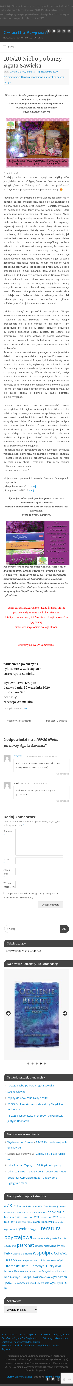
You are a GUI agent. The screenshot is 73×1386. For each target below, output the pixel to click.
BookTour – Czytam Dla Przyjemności (20, 1338)
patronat (48, 77)
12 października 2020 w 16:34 (41, 756)
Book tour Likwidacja (57, 720)
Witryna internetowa (6, 885)
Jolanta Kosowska (43, 1221)
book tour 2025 (24, 1221)
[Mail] (68, 31)
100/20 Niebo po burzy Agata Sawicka (30, 1085)
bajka (44, 1212)
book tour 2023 (49, 1217)
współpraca (46, 1252)
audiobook (32, 1212)
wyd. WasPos (24, 1282)
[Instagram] (53, 31)
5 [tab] (45, 1063)
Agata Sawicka (13, 77)
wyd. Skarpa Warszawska (32, 1277)
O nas (56, 1345)
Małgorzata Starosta (56, 1238)
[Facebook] (48, 31)
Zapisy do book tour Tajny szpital (27, 1098)
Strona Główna (16, 1091)
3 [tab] (37, 1063)
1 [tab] (28, 1063)
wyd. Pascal (25, 1271)
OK (63, 928)
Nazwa (6, 861)
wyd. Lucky (46, 1266)
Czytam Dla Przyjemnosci (22, 71)
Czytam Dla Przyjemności (26, 32)
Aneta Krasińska (40, 1206)
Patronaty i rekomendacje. (56, 1338)
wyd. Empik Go (25, 1260)
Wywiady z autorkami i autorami (18, 1345)
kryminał (22, 1228)
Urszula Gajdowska (22, 1253)
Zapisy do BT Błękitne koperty (42, 1165)
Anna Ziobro (17, 1212)
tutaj (33, 486)
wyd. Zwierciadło (40, 1282)
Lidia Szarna (14, 1165)
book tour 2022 (30, 1217)
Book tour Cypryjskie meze (23, 1177)
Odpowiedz (62, 773)
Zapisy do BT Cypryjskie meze (47, 1171)
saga (56, 77)
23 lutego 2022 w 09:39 (34, 783)
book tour (55, 1212)
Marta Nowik (39, 1238)
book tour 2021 (12, 1217)
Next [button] (64, 1013)
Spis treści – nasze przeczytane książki (21, 1341)
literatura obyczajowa (32, 77)
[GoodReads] (58, 31)
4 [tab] (41, 1063)
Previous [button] (8, 1013)
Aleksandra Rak (25, 1206)
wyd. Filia (39, 1260)
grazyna (17, 756)
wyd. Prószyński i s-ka (46, 1271)
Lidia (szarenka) (16, 1171)
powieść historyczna (45, 1245)
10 (16, 1206)
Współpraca (43, 1345)
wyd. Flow (51, 1260)
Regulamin (7, 1349)
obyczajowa (10, 1245)
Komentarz (6, 833)
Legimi (34, 1229)
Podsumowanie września (17, 720)
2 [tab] (32, 1063)
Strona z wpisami (28, 1334)
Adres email (6, 873)
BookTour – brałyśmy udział (55, 1334)
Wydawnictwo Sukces (20, 1142)
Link (25, 708)
